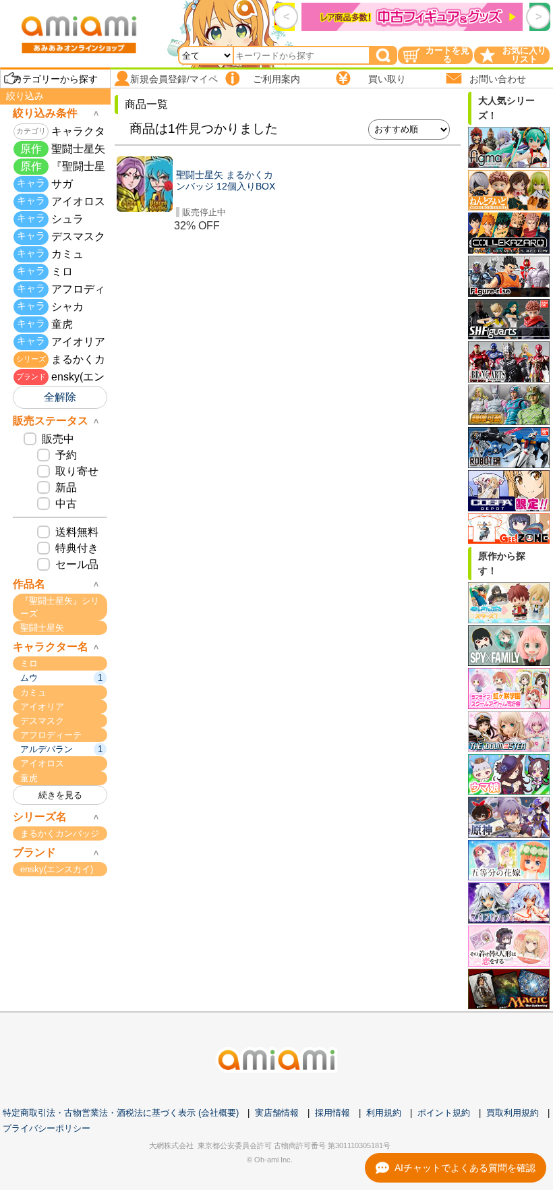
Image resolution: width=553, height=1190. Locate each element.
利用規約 (383, 1113)
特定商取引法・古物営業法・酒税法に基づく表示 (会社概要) (121, 1113)
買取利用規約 (512, 1113)
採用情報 (332, 1113)
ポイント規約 (443, 1113)
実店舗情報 (277, 1113)
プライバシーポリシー (46, 1128)
